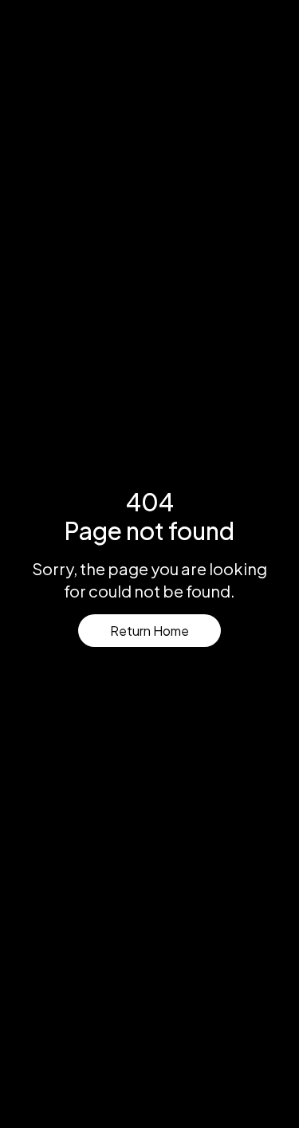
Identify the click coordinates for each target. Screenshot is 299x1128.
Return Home (149, 630)
